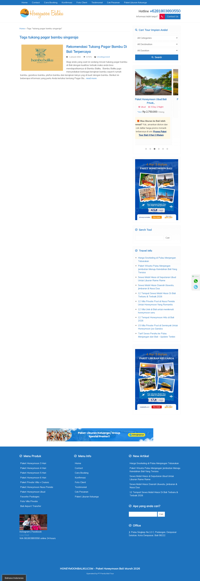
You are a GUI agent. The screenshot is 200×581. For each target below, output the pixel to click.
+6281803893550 (165, 10)
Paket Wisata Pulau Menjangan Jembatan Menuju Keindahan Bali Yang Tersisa (157, 241)
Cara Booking (50, 2)
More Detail (159, 82)
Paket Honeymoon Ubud (32, 464)
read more (91, 78)
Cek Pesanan (113, 2)
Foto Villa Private (29, 473)
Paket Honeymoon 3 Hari (33, 435)
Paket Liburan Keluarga (135, 2)
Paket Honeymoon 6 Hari (33, 449)
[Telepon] (195, 287)
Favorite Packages (29, 468)
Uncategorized (103, 57)
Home (25, 2)
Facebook (37, 504)
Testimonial (97, 2)
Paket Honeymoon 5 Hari (33, 445)
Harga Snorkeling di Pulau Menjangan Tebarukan (154, 435)
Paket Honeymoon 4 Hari (33, 440)
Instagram (24, 504)
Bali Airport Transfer (30, 478)
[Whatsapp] (195, 281)
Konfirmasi (67, 2)
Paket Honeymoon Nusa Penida (36, 459)
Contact (36, 2)
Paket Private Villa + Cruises (34, 454)
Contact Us (172, 16)
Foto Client (82, 2)
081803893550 (32, 510)
